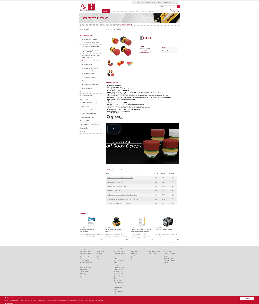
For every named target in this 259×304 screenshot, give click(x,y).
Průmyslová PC (84, 121)
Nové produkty (100, 256)
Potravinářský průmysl (119, 284)
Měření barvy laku (118, 273)
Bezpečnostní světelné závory (90, 84)
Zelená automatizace (169, 260)
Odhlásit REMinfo (152, 255)
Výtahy (115, 289)
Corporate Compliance (169, 253)
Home (137, 2)
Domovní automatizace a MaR (88, 102)
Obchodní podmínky (169, 258)
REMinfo (150, 249)
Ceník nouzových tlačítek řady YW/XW (117, 186)
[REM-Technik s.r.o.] (87, 7)
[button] (113, 129)
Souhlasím (247, 298)
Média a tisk (100, 255)
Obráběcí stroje (117, 280)
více (101, 239)
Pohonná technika (118, 282)
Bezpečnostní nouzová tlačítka (113, 24)
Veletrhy (99, 258)
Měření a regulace (118, 275)
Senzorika (83, 132)
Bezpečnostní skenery (88, 73)
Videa (132, 258)
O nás (166, 249)
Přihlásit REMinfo (152, 253)
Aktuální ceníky (100, 251)
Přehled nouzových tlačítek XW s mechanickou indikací (122, 195)
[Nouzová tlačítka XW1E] (121, 56)
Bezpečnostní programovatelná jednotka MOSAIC (91, 51)
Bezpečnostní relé (87, 64)
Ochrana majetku (87, 88)
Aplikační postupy (135, 251)
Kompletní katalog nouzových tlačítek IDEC (118, 203)
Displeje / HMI (84, 99)
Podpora (133, 249)
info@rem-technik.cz (169, 2)
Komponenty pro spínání (87, 110)
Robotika (116, 285)
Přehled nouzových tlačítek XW (115, 190)
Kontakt (166, 256)
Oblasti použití (118, 249)
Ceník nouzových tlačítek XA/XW (116, 182)
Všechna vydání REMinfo (154, 251)
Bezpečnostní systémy (98, 24)
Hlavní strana (88, 24)
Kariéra (166, 255)
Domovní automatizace (119, 267)
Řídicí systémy (84, 128)
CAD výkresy (134, 253)
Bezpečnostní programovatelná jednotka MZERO (91, 56)
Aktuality (99, 249)
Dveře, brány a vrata (119, 265)
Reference (167, 264)
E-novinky (99, 253)
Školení (132, 256)
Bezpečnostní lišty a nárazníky (91, 39)
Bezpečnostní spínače (88, 81)
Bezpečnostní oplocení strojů (90, 46)
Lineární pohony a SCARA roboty (89, 124)
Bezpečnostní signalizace (89, 77)
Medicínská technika (119, 271)
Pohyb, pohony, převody (87, 117)
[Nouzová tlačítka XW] (110, 63)
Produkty (82, 249)
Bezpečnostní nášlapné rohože (91, 43)
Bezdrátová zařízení (85, 92)
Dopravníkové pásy (118, 264)
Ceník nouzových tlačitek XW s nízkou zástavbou (120, 178)
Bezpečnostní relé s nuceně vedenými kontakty (90, 69)
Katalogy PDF (134, 255)
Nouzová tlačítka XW (127, 24)
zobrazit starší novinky (173, 242)
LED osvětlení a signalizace (88, 113)
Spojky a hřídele (118, 287)
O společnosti (167, 251)
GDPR (166, 262)
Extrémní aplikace (85, 106)
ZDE (102, 300)
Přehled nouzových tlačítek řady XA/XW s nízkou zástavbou (123, 199)
